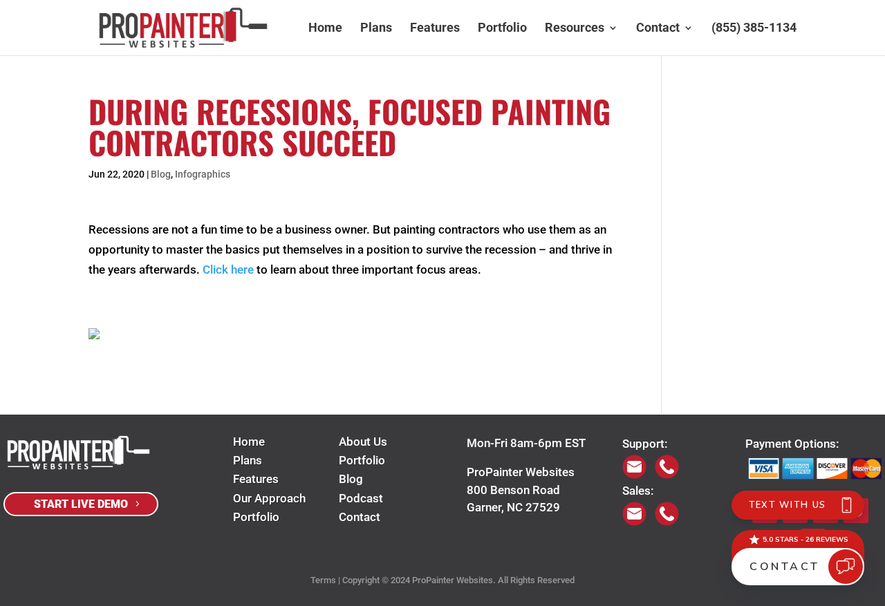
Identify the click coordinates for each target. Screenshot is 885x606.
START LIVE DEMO (81, 504)
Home (325, 29)
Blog (161, 174)
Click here (228, 269)
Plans (376, 29)
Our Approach (269, 498)
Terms (323, 580)
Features (435, 29)
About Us (363, 441)
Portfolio (502, 29)
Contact (658, 29)
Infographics (202, 174)
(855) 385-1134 (753, 29)
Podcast (361, 498)
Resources (574, 29)
